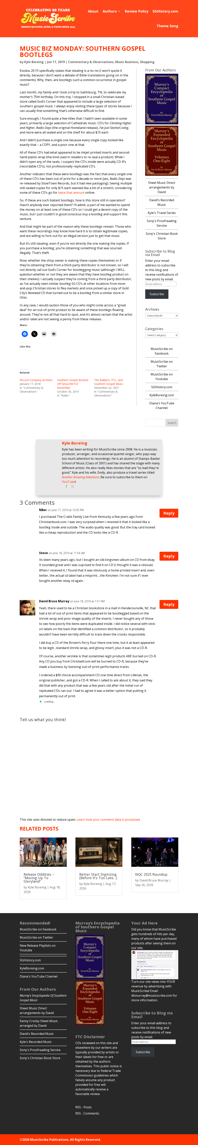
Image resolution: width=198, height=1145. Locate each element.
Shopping (147, 62)
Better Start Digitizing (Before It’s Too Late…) (98, 876)
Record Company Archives (36, 380)
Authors (110, 11)
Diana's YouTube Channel (38, 976)
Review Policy (136, 11)
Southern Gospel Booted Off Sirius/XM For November (72, 384)
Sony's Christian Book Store (40, 1058)
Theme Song (167, 26)
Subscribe (157, 294)
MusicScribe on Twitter (36, 937)
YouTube (68, 482)
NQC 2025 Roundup (151, 874)
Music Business (126, 62)
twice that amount (71, 192)
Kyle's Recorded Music (36, 1042)
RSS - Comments (87, 1113)
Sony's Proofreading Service (40, 1050)
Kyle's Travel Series (162, 213)
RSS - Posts (83, 1107)
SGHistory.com (165, 11)
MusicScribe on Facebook (38, 929)
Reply (168, 513)
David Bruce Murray (153, 880)
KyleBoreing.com (161, 395)
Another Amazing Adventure (80, 477)
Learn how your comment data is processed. (108, 819)
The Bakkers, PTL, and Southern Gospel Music (108, 382)
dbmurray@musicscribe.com (151, 995)
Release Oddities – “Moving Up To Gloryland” (39, 878)
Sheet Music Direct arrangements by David (161, 187)
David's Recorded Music (37, 1034)
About (93, 11)
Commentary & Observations (91, 62)
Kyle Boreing (34, 62)
